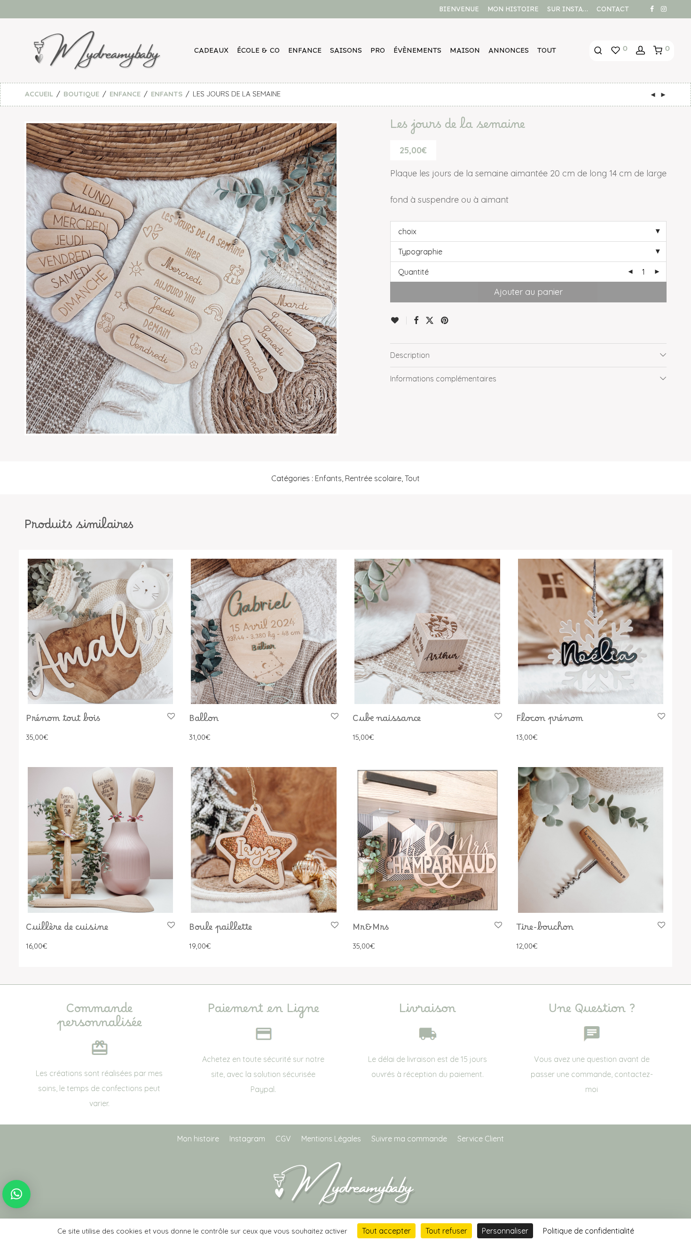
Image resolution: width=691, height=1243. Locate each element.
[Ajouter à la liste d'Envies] (398, 321)
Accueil (39, 93)
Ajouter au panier (528, 291)
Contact (613, 11)
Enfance (305, 53)
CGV (283, 1138)
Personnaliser (505, 1230)
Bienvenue (459, 11)
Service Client (480, 1138)
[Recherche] (598, 50)
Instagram (247, 1138)
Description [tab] (410, 355)
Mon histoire (513, 11)
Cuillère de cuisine (67, 929)
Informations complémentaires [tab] (443, 378)
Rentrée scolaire (373, 478)
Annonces (508, 53)
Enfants (166, 93)
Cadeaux (211, 53)
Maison (465, 53)
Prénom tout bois (63, 721)
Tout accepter (386, 1230)
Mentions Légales (331, 1138)
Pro (377, 53)
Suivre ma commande (409, 1138)
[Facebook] (652, 8)
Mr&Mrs (371, 929)
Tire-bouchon (544, 929)
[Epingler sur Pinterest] (445, 320)
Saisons (346, 53)
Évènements (417, 53)
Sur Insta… (567, 11)
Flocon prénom (549, 721)
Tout (546, 53)
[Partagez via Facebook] (416, 320)
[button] (16, 1194)
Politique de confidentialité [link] (588, 1230)
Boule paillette (220, 929)
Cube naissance (387, 721)
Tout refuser (446, 1230)
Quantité (413, 272)
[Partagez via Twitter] (429, 320)
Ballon (204, 721)
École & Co (258, 53)
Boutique (81, 93)
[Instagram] (664, 8)
